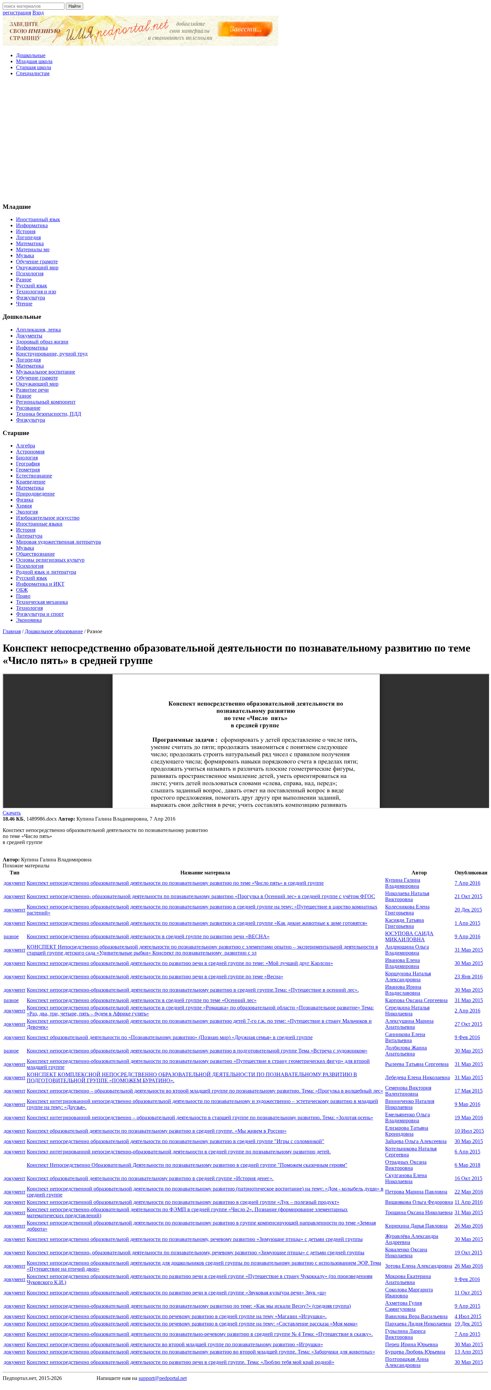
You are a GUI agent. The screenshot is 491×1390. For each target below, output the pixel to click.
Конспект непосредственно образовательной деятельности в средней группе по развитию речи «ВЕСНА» (148, 936)
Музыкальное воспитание (45, 372)
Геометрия (28, 469)
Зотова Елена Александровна (418, 1266)
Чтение (24, 303)
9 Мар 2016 (467, 1104)
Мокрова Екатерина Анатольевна (408, 1279)
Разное (23, 279)
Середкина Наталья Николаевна (407, 1010)
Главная (12, 631)
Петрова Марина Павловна (416, 1192)
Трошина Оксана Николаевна (419, 1212)
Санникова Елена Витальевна (405, 1037)
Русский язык (31, 285)
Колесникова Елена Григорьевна (407, 910)
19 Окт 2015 (468, 1252)
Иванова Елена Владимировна (402, 963)
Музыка (25, 255)
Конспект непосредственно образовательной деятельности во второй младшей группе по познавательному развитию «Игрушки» (175, 1344)
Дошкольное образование (54, 631)
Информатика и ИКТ (40, 584)
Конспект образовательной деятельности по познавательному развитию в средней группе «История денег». (150, 1178)
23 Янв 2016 (469, 976)
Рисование (28, 408)
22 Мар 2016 (469, 1192)
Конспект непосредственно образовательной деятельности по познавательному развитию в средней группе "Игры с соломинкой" (175, 1141)
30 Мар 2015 (469, 963)
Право (23, 596)
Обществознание (35, 554)
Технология (29, 608)
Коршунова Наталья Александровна (408, 976)
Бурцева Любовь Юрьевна (415, 1352)
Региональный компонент (45, 402)
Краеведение (30, 481)
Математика (30, 243)
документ (14, 883)
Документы (29, 335)
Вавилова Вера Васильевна (416, 1316)
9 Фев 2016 (467, 1037)
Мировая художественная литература (58, 542)
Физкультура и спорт (40, 614)
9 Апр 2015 (467, 1306)
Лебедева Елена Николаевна (417, 1077)
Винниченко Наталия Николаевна (409, 1104)
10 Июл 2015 (469, 1131)
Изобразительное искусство (47, 518)
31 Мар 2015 (469, 950)
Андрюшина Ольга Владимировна (407, 950)
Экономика (29, 620)
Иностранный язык (38, 219)
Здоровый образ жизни (42, 341)
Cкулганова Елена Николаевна (406, 1178)
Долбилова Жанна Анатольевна (406, 1051)
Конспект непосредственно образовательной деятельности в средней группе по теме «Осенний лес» (142, 1000)
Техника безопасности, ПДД (48, 414)
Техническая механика (42, 602)
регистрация (17, 12)
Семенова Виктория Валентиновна (408, 1091)
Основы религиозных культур (50, 560)
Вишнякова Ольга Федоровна (419, 1202)
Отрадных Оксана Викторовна (406, 1165)
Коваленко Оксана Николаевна (406, 1252)
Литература (29, 536)
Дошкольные (30, 55)
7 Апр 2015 (467, 1334)
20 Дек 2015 (468, 910)
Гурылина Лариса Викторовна (405, 1334)
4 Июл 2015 (468, 1316)
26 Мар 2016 (469, 1226)
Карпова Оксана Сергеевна (416, 1000)
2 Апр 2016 (467, 1010)
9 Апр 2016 (467, 936)
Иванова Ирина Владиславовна (403, 990)
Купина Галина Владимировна (402, 883)
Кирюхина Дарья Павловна (416, 1226)
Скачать (12, 813)
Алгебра (25, 445)
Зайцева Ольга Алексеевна (416, 1141)
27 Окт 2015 (468, 1024)
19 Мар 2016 (469, 1117)
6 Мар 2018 (467, 1165)
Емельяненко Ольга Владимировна (407, 1117)
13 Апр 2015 (469, 1352)
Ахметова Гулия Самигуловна (403, 1306)
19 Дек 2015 (468, 1324)
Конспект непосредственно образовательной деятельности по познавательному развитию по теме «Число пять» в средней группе (175, 883)
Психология (29, 273)
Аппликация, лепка (38, 329)
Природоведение (35, 494)
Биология (27, 457)
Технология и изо (36, 291)
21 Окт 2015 (468, 896)
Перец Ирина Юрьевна (411, 1344)
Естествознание (34, 475)
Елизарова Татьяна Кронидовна (406, 1131)
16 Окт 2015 (468, 1178)
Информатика (32, 225)
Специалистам (32, 73)
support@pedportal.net (163, 1378)
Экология (27, 512)
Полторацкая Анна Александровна (407, 1362)
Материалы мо (32, 249)
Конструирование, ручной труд (52, 354)
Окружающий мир (37, 267)
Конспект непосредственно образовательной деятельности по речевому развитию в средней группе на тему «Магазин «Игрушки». (177, 1316)
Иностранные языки (39, 524)
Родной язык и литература (46, 572)
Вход (38, 12)
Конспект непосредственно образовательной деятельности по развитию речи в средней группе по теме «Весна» (155, 976)
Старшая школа (33, 67)
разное (11, 936)
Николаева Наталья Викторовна (407, 896)
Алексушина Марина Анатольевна (409, 1024)
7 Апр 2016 (467, 883)
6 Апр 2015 (467, 1151)
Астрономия (30, 451)
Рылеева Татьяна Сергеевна (417, 1064)
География (28, 463)
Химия (24, 506)
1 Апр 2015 (467, 923)
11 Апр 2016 (469, 1202)
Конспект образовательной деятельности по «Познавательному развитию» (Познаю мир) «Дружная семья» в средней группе (170, 1037)
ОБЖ (22, 590)
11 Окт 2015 (468, 1292)
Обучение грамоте (37, 261)
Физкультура (30, 297)
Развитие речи (32, 390)
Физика (24, 500)
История (25, 231)
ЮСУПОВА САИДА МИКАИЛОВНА (409, 936)
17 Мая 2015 (469, 1091)
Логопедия (28, 237)
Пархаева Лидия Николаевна (418, 1324)
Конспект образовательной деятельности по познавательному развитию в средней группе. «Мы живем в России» (157, 1131)
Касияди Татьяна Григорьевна (404, 923)
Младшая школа (34, 61)
